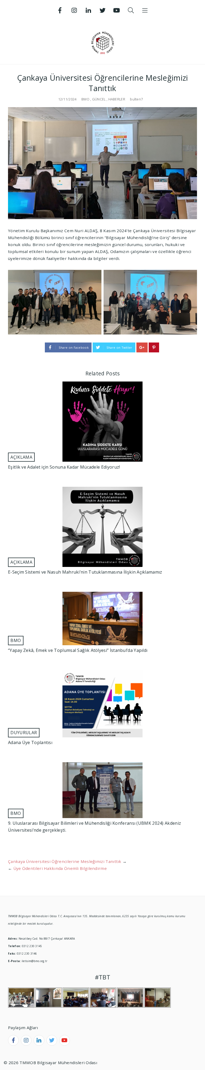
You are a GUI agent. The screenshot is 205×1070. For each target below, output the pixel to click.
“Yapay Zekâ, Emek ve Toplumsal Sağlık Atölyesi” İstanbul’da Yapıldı (77, 650)
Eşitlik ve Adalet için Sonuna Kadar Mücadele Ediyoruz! (64, 467)
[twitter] (51, 1040)
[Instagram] (74, 10)
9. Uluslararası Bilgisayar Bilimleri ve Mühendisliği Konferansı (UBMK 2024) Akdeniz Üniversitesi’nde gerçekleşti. (94, 826)
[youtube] (64, 1040)
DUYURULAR (23, 733)
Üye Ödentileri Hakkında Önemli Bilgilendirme (60, 868)
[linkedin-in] (39, 1040)
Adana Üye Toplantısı (30, 742)
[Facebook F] (60, 10)
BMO (85, 99)
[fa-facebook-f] (13, 1040)
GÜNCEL (99, 99)
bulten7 (136, 99)
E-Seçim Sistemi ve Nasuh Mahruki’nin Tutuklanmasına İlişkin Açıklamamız (85, 572)
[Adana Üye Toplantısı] (102, 703)
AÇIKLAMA (21, 457)
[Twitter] (102, 10)
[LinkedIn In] (88, 10)
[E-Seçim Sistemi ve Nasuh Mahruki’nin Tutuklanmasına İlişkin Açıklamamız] (102, 527)
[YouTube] (116, 10)
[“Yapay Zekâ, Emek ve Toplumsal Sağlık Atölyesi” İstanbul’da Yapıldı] (102, 618)
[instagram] (26, 1040)
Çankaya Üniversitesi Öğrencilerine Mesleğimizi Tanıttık (64, 861)
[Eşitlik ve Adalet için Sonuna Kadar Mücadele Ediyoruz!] (102, 422)
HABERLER (116, 99)
